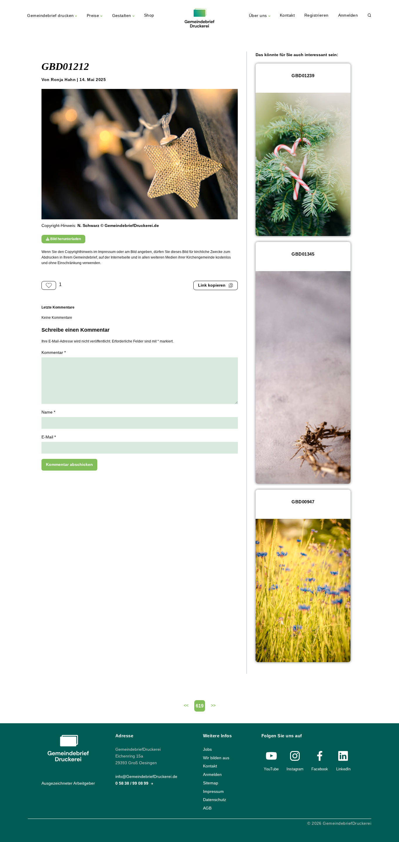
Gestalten (121, 15)
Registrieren (316, 15)
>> (213, 705)
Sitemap (210, 783)
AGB (207, 808)
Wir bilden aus (216, 757)
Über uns (258, 15)
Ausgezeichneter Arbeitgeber (68, 783)
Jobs (207, 749)
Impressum (213, 791)
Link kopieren (211, 285)
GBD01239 (303, 75)
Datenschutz (214, 800)
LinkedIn (343, 769)
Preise (93, 15)
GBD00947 (303, 501)
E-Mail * (48, 437)
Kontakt (287, 15)
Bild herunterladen (65, 239)
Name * (48, 412)
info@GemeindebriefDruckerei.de (146, 776)
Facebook (319, 769)
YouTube (271, 769)
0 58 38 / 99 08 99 (132, 783)
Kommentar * (53, 352)
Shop (149, 15)
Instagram (295, 769)
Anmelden (348, 15)
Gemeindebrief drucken (50, 15)
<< (186, 705)
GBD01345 (303, 254)
